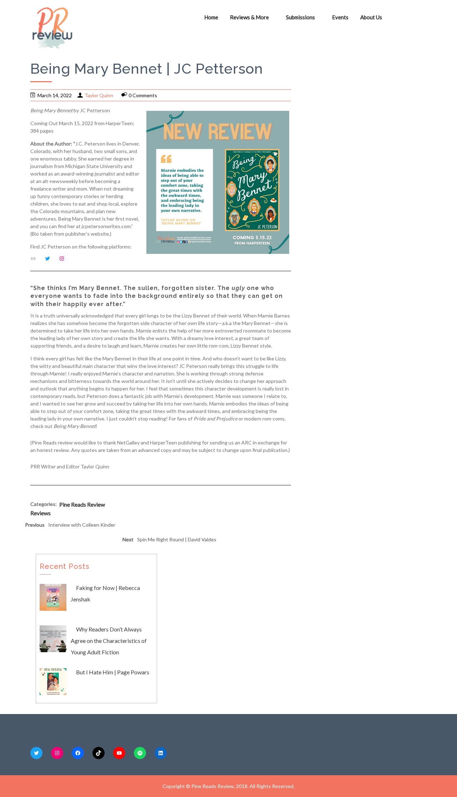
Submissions (300, 17)
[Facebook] (78, 753)
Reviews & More (249, 17)
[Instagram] (62, 258)
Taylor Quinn (99, 95)
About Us (371, 17)
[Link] (33, 258)
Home (211, 17)
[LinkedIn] (160, 753)
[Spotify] (140, 753)
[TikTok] (98, 753)
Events (340, 17)
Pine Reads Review (82, 504)
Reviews (40, 513)
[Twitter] (47, 258)
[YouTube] (119, 753)
